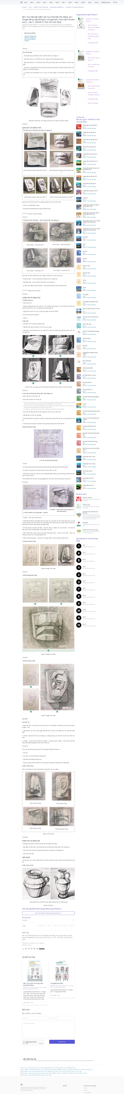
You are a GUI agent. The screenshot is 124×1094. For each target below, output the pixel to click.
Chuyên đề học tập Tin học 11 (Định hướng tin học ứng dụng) (91, 221)
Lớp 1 (84, 545)
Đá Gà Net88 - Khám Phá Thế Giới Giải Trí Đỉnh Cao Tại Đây (35, 1071)
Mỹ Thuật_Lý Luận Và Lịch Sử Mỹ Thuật (91, 449)
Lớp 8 (84, 595)
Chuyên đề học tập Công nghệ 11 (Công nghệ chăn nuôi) (91, 213)
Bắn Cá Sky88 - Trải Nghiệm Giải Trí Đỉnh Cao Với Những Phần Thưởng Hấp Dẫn (40, 1069)
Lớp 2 (84, 573)
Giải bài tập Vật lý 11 (88, 471)
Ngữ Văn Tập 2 (86, 273)
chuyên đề (71, 925)
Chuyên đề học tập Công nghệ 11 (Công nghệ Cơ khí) (91, 205)
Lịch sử (84, 280)
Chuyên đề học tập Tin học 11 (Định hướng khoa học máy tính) (91, 229)
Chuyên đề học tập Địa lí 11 (89, 183)
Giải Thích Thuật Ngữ (93, 103)
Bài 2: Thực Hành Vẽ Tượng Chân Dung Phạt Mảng (47, 913)
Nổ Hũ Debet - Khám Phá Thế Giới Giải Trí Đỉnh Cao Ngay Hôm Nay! (37, 1073)
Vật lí (84, 244)
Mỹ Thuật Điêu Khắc (88, 368)
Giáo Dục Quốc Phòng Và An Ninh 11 (91, 309)
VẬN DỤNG (26, 40)
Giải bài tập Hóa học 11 (88, 478)
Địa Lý (84, 287)
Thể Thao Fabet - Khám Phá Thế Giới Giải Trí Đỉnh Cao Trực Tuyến (66, 1071)
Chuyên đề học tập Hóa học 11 (90, 154)
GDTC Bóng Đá (86, 338)
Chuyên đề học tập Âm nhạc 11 (90, 190)
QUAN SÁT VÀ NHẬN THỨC (30, 36)
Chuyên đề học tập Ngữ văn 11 (90, 139)
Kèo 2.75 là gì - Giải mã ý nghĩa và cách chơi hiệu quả (33, 1067)
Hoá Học (85, 251)
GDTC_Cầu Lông (87, 324)
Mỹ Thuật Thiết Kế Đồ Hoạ (89, 426)
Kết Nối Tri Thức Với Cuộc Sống (30, 987)
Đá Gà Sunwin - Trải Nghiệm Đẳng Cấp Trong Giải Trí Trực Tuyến (36, 1075)
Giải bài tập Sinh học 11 (88, 485)
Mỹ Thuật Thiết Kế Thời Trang (90, 441)
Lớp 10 (84, 609)
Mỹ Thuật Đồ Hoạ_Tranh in (89, 375)
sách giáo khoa (41, 925)
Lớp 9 (84, 602)
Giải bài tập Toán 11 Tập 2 (89, 463)
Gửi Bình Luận (62, 1041)
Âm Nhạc (85, 345)
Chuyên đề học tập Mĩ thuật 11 (90, 125)
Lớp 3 (84, 581)
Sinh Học (85, 258)
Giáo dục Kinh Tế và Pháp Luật (90, 317)
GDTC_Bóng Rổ (87, 360)
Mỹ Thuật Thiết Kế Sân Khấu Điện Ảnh (91, 433)
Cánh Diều (85, 522)
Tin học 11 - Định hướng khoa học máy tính (91, 418)
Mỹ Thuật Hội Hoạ (87, 382)
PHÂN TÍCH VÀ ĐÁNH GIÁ (29, 39)
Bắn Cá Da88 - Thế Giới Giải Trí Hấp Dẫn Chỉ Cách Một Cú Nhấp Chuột (75, 1069)
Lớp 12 (84, 624)
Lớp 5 (84, 559)
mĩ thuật (55, 925)
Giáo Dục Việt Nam (87, 497)
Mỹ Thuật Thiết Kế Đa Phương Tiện (91, 411)
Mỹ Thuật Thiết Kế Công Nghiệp (91, 396)
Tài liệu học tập (86, 504)
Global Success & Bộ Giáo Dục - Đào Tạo (91, 512)
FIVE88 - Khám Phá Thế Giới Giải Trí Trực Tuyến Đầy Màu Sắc (61, 1067)
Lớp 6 (84, 552)
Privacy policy (87, 1092)
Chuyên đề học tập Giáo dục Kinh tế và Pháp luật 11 (91, 168)
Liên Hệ (85, 1090)
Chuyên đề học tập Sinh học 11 (90, 161)
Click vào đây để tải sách (41, 909)
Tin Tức (85, 1088)
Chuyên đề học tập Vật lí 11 (89, 146)
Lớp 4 (84, 566)
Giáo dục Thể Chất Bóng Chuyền (91, 331)
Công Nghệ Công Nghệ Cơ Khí (90, 301)
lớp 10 (49, 925)
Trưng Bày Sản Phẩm (56, 983)
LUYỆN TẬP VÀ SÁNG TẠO (30, 37)
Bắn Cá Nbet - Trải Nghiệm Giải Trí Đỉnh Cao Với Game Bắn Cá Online (70, 1073)
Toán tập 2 (85, 237)
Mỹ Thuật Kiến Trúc (87, 389)
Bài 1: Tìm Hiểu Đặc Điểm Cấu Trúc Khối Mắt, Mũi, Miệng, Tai (94, 27)
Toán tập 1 (85, 198)
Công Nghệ (85, 294)
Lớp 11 (40, 987)
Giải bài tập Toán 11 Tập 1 (89, 456)
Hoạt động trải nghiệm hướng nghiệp (90, 353)
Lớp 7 (84, 588)
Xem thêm (28, 1002)
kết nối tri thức (62, 925)
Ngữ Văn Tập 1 (86, 265)
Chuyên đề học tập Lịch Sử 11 (90, 176)
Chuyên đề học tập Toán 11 (89, 132)
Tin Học (84, 404)
